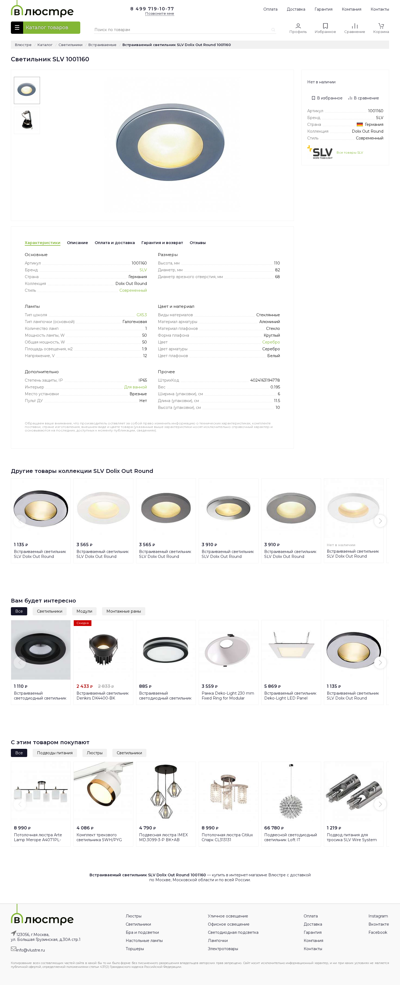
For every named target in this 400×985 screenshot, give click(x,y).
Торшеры (135, 948)
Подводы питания (55, 752)
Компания (351, 9)
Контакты (380, 9)
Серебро (271, 342)
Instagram (378, 916)
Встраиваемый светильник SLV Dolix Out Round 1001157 (353, 556)
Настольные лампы (144, 940)
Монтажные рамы (123, 611)
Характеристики (42, 242)
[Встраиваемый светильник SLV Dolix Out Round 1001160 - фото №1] (27, 90)
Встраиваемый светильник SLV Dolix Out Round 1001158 (40, 556)
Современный (133, 290)
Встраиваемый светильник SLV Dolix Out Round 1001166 (228, 556)
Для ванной (135, 387)
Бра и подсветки (142, 932)
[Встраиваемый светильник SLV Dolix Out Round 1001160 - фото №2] (27, 120)
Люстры (95, 752)
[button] (20, 521)
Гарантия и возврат (162, 242)
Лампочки (218, 940)
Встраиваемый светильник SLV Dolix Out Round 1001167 (165, 556)
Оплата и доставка (115, 242)
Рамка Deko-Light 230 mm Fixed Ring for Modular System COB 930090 (228, 698)
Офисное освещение (229, 924)
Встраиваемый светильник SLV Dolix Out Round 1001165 (102, 556)
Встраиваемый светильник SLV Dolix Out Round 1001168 (290, 556)
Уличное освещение (228, 916)
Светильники (49, 611)
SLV (143, 269)
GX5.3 (142, 314)
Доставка (296, 9)
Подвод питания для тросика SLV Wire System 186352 (352, 839)
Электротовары (223, 948)
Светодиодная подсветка (233, 932)
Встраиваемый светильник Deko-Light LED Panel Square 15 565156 (290, 698)
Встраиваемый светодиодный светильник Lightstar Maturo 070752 (165, 698)
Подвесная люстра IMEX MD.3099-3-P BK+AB (163, 837)
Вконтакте (378, 924)
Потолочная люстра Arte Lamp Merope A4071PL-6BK (38, 839)
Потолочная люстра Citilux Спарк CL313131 (227, 837)
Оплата (270, 9)
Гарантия (324, 9)
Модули (84, 611)
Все (19, 611)
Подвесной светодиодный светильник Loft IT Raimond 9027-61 (290, 839)
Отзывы (198, 242)
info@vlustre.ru (30, 950)
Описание (77, 242)
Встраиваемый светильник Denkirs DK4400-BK (102, 696)
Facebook (377, 932)
